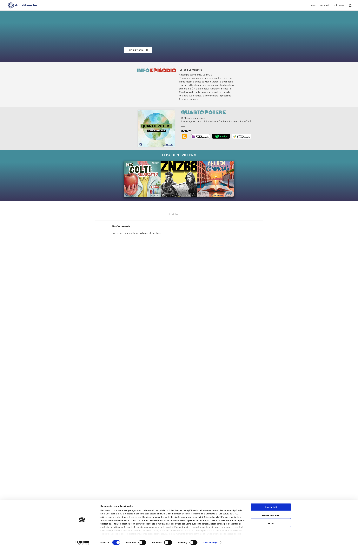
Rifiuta (271, 523)
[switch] (142, 542)
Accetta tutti (271, 507)
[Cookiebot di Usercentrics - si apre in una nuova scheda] (82, 542)
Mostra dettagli (210, 542)
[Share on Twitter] (173, 214)
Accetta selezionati (271, 515)
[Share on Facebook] (169, 214)
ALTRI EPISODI (136, 50)
